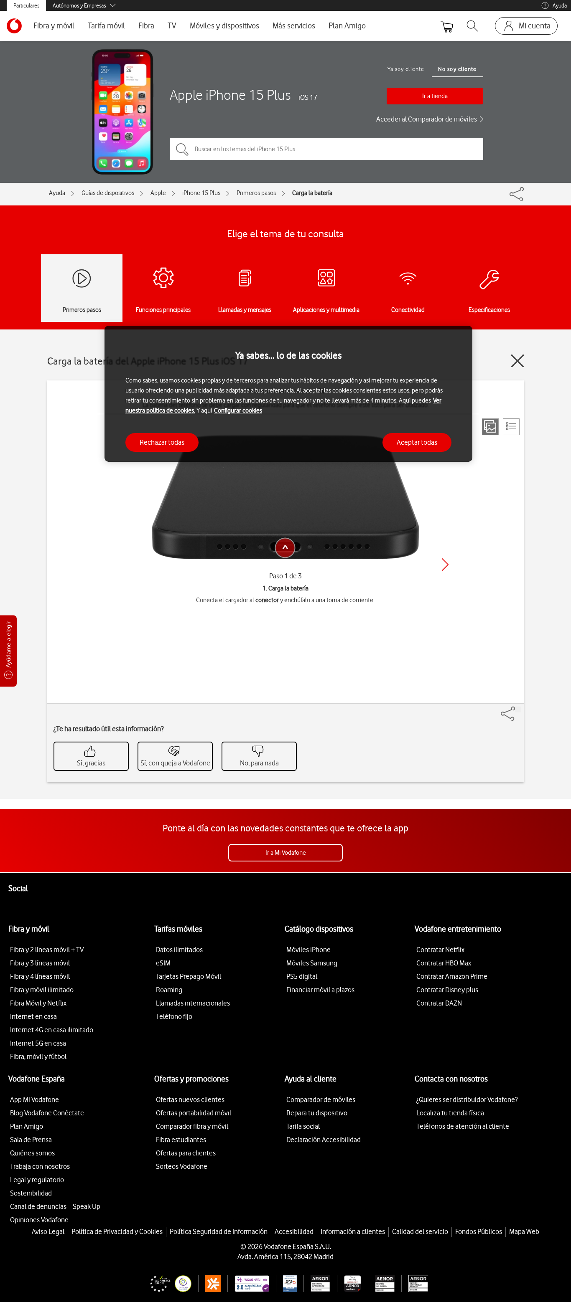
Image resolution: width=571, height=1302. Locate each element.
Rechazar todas (162, 442)
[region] (288, 394)
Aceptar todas (417, 442)
